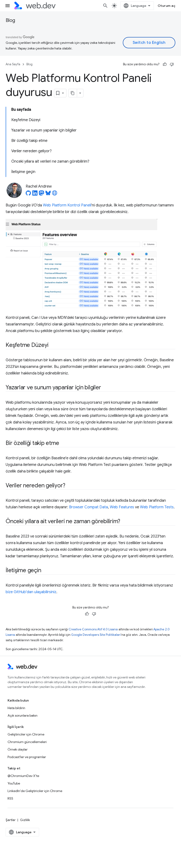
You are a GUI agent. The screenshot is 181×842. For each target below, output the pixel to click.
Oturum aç (167, 6)
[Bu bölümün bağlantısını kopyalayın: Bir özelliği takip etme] (63, 443)
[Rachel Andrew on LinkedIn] (34, 194)
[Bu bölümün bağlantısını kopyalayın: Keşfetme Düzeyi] (52, 345)
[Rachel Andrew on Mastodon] (41, 194)
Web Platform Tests (157, 507)
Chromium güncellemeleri (27, 742)
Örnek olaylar (18, 749)
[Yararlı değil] (171, 64)
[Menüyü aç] (7, 5)
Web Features (122, 507)
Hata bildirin (16, 708)
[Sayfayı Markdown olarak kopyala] (73, 93)
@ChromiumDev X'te (23, 776)
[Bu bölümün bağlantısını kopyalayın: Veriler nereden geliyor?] (69, 486)
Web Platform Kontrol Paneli (67, 205)
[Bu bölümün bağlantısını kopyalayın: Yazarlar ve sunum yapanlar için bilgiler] (105, 388)
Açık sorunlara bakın (22, 715)
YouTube (14, 783)
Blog (10, 20)
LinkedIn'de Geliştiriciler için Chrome (35, 791)
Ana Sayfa (13, 64)
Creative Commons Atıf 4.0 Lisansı (93, 629)
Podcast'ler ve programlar (27, 757)
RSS (10, 798)
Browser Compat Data (88, 507)
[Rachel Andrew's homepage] (54, 194)
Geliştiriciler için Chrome (26, 734)
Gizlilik (25, 820)
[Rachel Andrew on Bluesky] (48, 194)
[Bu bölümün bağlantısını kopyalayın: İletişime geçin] (45, 571)
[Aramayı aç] (105, 5)
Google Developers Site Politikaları (96, 635)
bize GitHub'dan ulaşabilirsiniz (31, 592)
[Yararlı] (164, 64)
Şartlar (11, 820)
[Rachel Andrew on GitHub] (28, 194)
